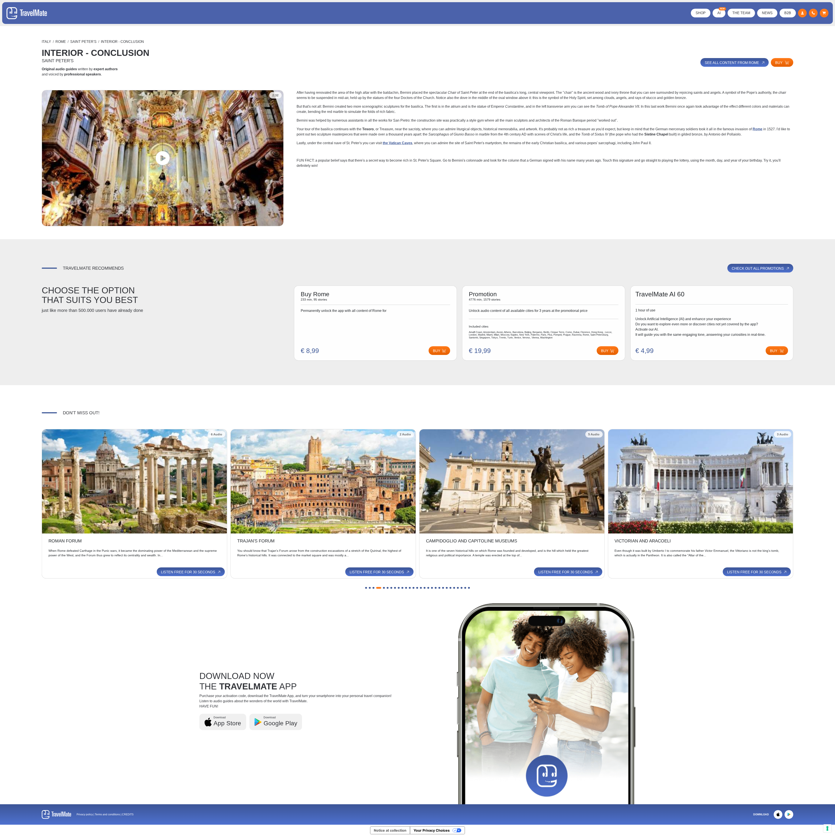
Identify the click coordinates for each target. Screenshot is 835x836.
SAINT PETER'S (83, 41)
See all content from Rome (732, 63)
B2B (787, 13)
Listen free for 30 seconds (188, 572)
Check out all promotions (758, 268)
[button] (366, 588)
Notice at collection (390, 830)
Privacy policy (85, 814)
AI (721, 12)
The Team (741, 13)
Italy (46, 41)
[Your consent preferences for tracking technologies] (827, 828)
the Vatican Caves (397, 143)
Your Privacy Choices (432, 830)
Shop (701, 13)
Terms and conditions (108, 814)
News (767, 13)
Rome (60, 41)
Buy (779, 63)
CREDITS (128, 814)
